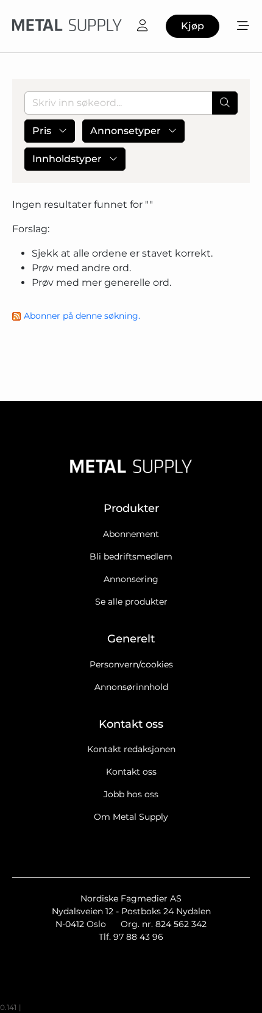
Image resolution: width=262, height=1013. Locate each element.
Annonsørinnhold (131, 686)
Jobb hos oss (131, 794)
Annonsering (131, 579)
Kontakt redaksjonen (131, 749)
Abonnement (131, 533)
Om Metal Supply (131, 816)
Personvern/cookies (131, 664)
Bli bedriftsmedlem (131, 556)
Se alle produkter (131, 601)
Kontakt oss (131, 771)
